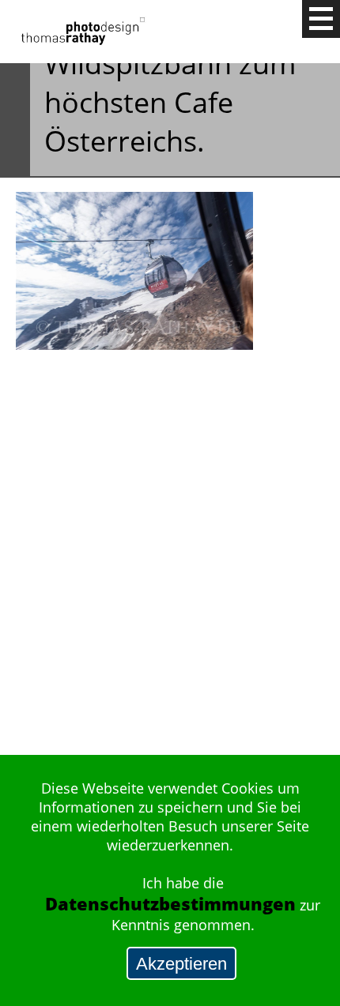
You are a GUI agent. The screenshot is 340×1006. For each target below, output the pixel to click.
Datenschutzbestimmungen (170, 903)
